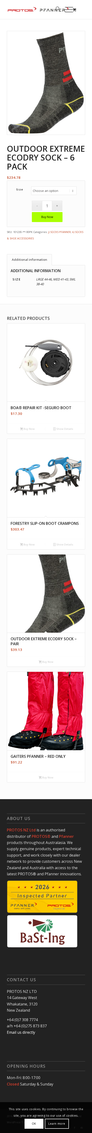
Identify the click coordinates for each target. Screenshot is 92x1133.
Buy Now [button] (29, 429)
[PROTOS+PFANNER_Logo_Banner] (38, 9)
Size (19, 189)
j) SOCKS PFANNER (59, 232)
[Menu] (66, 9)
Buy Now (47, 217)
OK (34, 1124)
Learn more (56, 1124)
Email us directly (21, 1032)
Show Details (64, 429)
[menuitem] (55, 9)
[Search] (55, 9)
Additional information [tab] (29, 259)
